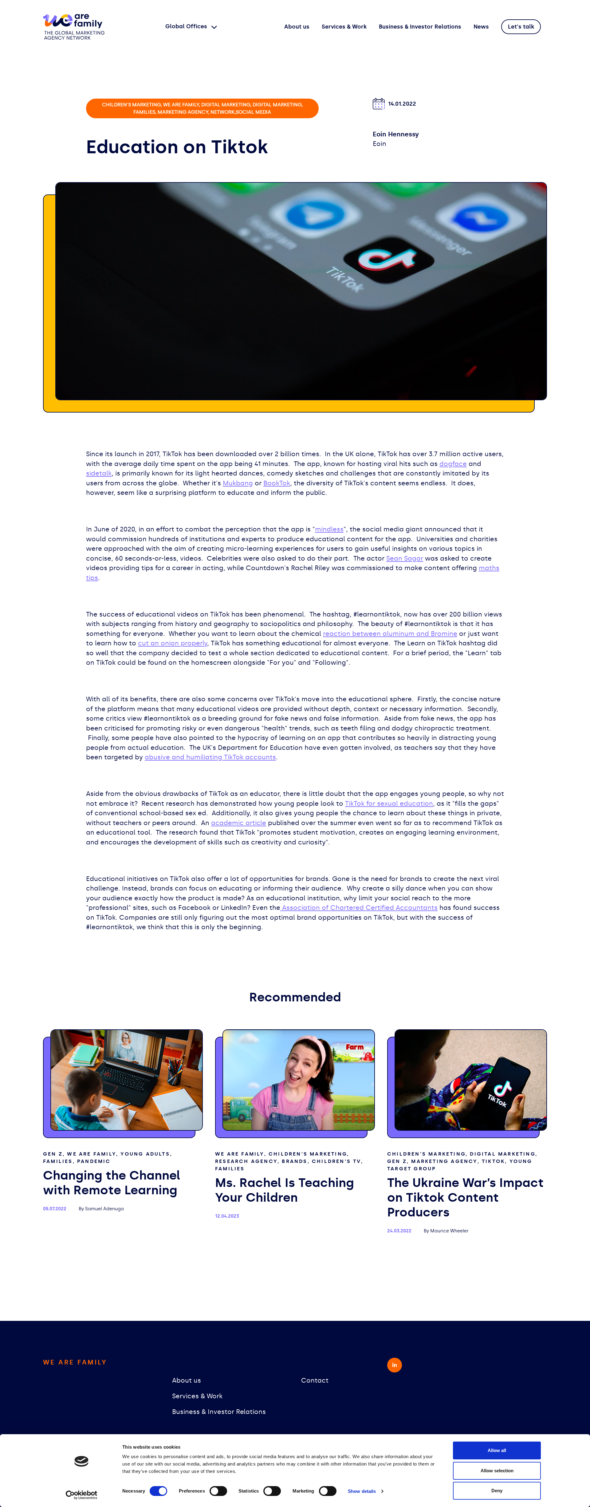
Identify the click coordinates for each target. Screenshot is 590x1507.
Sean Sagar (404, 558)
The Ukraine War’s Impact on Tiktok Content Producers (465, 1197)
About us (296, 26)
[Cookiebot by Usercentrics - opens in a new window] (81, 1495)
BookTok (276, 483)
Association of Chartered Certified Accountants (359, 908)
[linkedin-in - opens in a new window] (394, 1365)
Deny (496, 1490)
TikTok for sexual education (389, 804)
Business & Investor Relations (420, 26)
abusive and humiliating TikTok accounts (210, 757)
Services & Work (344, 26)
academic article (238, 823)
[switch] (218, 1491)
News (481, 26)
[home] (73, 27)
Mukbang (238, 483)
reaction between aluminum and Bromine (390, 634)
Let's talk (521, 26)
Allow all (497, 1450)
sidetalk (99, 473)
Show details (362, 1491)
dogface (453, 464)
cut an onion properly (172, 643)
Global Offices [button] (187, 26)
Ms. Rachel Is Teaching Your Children (284, 1190)
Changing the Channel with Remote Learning (111, 1183)
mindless (329, 529)
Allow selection (497, 1470)
